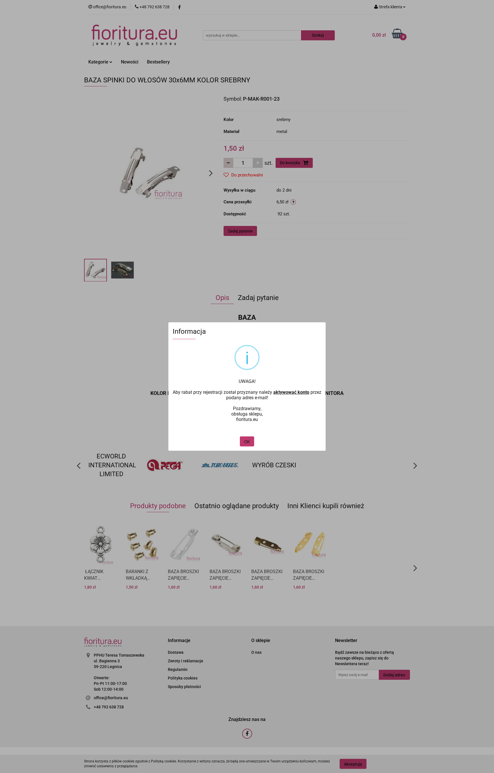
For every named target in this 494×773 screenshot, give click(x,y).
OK (247, 441)
